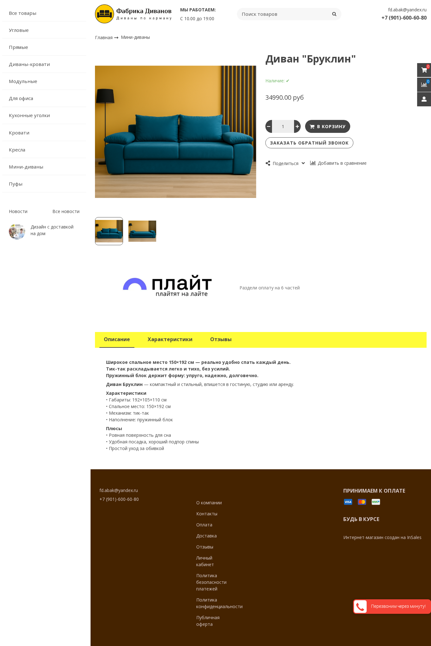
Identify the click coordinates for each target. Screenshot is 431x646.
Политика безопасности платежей (211, 582)
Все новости (66, 211)
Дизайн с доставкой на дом (52, 230)
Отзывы (204, 547)
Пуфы (15, 184)
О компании (209, 503)
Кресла (17, 149)
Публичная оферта (208, 620)
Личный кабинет (205, 561)
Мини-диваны (26, 166)
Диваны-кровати (29, 64)
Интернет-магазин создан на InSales (382, 537)
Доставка (206, 536)
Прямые (18, 47)
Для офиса (21, 98)
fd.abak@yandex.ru (407, 10)
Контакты (206, 514)
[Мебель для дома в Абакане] (133, 13)
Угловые (19, 30)
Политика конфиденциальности (219, 603)
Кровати (19, 132)
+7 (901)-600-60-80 (404, 17)
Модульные (23, 81)
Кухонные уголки (29, 115)
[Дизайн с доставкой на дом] (17, 231)
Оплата (204, 525)
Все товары (22, 13)
